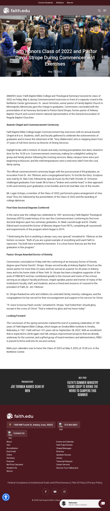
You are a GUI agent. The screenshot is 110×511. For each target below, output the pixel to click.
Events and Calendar (65, 442)
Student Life (12, 468)
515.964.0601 (71, 425)
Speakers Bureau (63, 455)
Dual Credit (11, 451)
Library (59, 458)
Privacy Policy (95, 482)
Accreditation (12, 448)
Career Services (63, 464)
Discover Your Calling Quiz (67, 468)
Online (9, 455)
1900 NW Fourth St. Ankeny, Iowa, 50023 (33, 425)
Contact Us (19, 433)
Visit (8, 445)
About (9, 442)
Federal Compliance (18, 482)
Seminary (11, 458)
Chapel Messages (63, 448)
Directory (60, 451)
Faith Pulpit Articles (64, 445)
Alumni (10, 471)
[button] (104, 10)
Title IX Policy (79, 482)
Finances (10, 461)
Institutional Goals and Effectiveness (50, 482)
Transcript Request (64, 461)
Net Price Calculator (15, 464)
